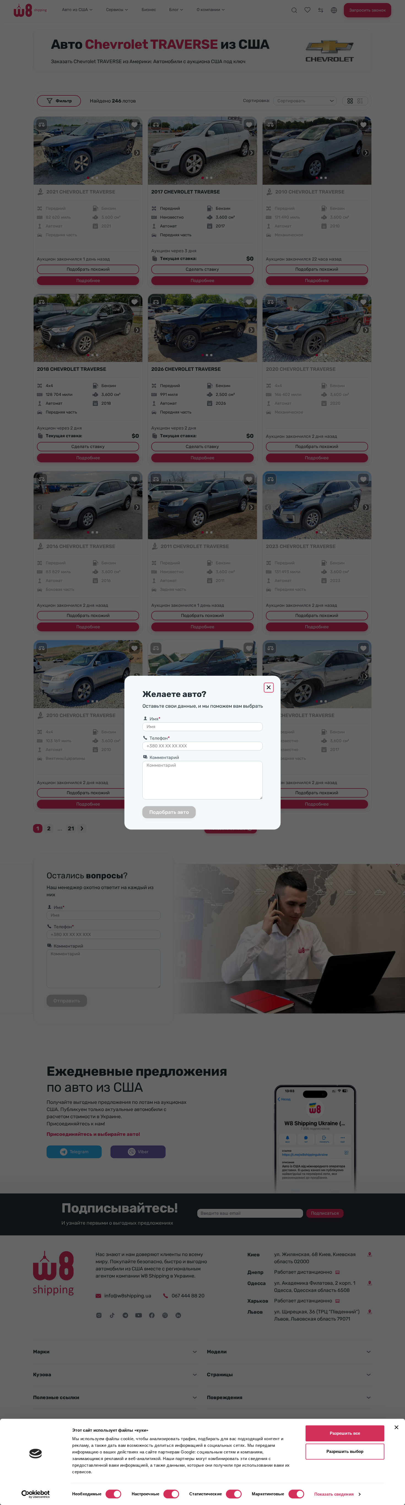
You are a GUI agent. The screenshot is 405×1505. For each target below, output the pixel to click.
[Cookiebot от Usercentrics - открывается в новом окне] (36, 1494)
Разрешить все (345, 1433)
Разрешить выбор (345, 1451)
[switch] (171, 1494)
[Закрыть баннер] (396, 1427)
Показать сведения (334, 1494)
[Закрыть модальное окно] (269, 688)
